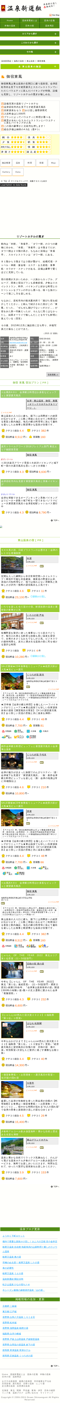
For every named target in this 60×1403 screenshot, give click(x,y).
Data (18, 172)
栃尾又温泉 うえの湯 (13, 1273)
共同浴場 (6, 1383)
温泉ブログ (18, 1393)
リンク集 (6, 1393)
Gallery (6, 172)
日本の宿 (29, 26)
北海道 (5, 1390)
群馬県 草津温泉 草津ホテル (16, 1350)
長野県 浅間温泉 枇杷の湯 (15, 1328)
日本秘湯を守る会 (42, 1381)
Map (53, 163)
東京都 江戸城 (9, 1311)
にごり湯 (40, 1383)
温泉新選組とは (29, 20)
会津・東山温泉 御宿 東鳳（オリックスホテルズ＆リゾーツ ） (42, 404)
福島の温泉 (19, 61)
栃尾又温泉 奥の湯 (12, 1257)
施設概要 (6, 163)
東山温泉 (31, 61)
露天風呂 (17, 1383)
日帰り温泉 (28, 1383)
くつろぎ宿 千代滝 (36, 754)
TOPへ (56, 520)
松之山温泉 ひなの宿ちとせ (16, 1284)
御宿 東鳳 (32, 455)
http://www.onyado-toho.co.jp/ (18, 342)
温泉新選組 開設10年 (13, 1279)
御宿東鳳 (41, 61)
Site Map (55, 15)
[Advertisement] (22, 1208)
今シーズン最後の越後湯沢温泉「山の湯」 (24, 1290)
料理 (30, 163)
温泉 (18, 163)
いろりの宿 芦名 (35, 615)
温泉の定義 (49, 20)
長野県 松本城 (9, 1322)
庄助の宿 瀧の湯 (35, 964)
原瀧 (29, 811)
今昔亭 (30, 1083)
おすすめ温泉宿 (9, 1381)
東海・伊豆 (37, 1390)
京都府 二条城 (9, 1306)
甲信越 (26, 1390)
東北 (12, 1390)
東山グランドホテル (37, 1140)
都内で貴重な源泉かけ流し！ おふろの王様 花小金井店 (30, 1241)
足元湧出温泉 (8, 1386)
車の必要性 (8, 1268)
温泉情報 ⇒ (53, 374)
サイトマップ (46, 1393)
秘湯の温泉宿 (25, 1381)
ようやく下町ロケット (14, 1236)
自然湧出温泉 (23, 1386)
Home (10, 20)
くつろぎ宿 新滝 (35, 674)
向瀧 (29, 558)
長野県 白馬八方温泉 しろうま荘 (19, 1317)
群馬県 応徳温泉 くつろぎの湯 (18, 1356)
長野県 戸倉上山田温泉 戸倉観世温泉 (21, 1339)
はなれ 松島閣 (34, 1023)
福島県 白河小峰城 (12, 1334)
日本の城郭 (49, 1390)
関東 (19, 1390)
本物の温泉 (9, 26)
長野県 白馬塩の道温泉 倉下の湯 (19, 1344)
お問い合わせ (31, 1393)
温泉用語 (49, 26)
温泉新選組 (6, 61)
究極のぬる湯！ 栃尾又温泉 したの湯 (21, 1262)
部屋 (41, 163)
